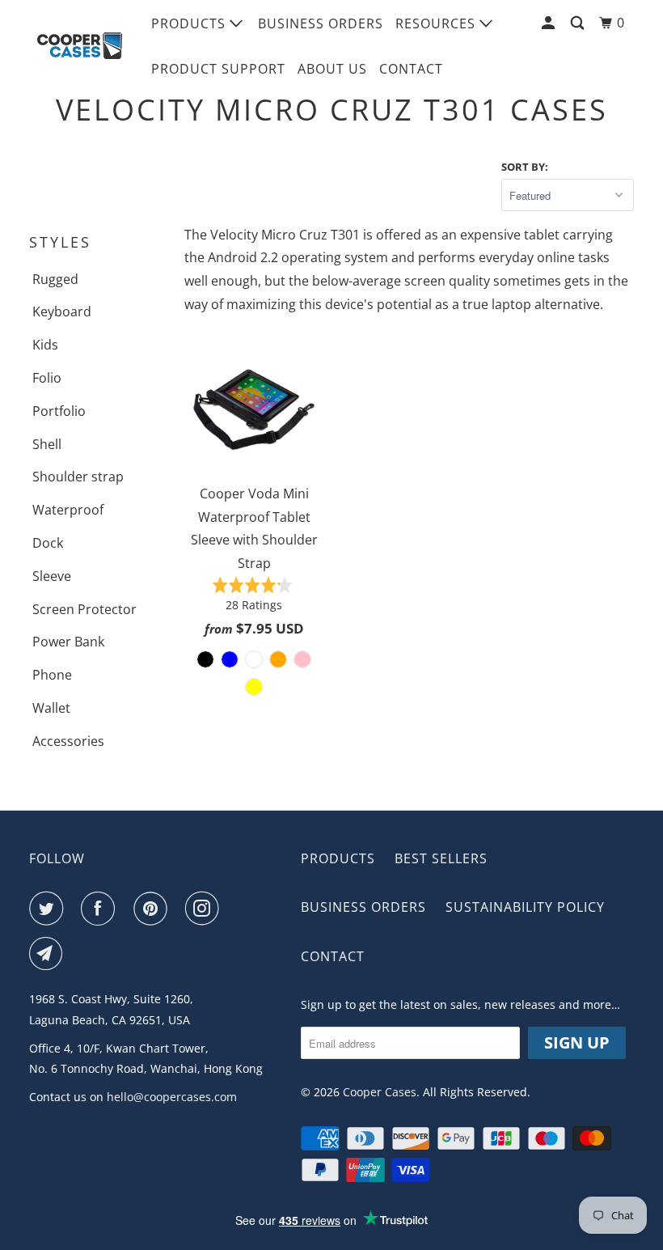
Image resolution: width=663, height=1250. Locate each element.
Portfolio (59, 411)
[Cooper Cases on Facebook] (101, 909)
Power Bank (68, 641)
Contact (411, 69)
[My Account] (549, 23)
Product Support (218, 69)
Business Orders (320, 23)
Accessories (68, 741)
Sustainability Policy (525, 907)
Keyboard (61, 311)
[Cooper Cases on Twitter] (49, 909)
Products (190, 23)
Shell (46, 444)
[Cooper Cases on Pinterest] (153, 909)
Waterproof (67, 510)
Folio (46, 378)
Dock (47, 543)
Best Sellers (441, 858)
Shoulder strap (78, 476)
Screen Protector (84, 609)
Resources (437, 23)
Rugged (55, 279)
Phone (52, 675)
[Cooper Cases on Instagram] (205, 909)
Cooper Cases (379, 1092)
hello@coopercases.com (172, 1096)
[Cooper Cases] (79, 46)
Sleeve (51, 576)
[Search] (579, 23)
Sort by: (524, 166)
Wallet (51, 708)
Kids (45, 345)
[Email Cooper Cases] (49, 954)
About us (332, 69)
